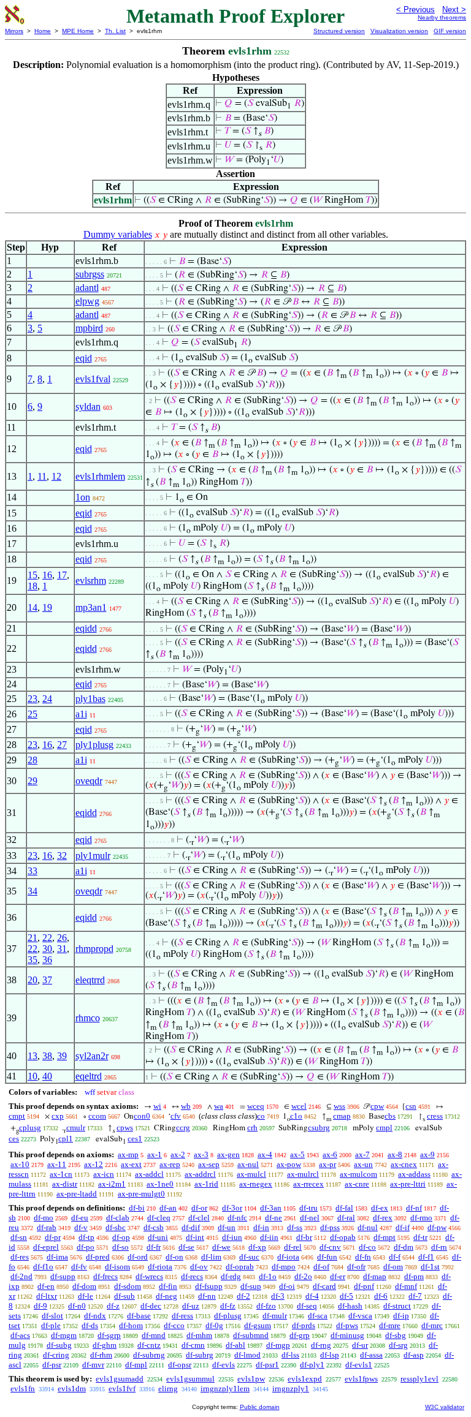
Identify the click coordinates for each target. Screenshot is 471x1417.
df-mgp (278, 1345)
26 (62, 937)
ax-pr (327, 1164)
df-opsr (179, 1364)
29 (32, 781)
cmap (342, 1115)
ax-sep (209, 1164)
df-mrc (432, 1325)
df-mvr (93, 1364)
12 (56, 476)
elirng (168, 1388)
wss (339, 1106)
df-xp (257, 1247)
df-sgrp (109, 1335)
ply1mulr (92, 855)
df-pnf (364, 1286)
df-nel (310, 1217)
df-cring (56, 1354)
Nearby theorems (442, 17)
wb (186, 1106)
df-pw (436, 1227)
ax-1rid (206, 1183)
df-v (81, 1227)
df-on (174, 1256)
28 (32, 760)
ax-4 (265, 1154)
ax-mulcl (251, 1174)
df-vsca (360, 1315)
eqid (83, 358)
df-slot (52, 1315)
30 (47, 948)
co (261, 1115)
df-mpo (284, 1266)
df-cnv (330, 1247)
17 (62, 575)
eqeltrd (88, 1076)
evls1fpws (361, 1378)
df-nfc (237, 1217)
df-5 (346, 1296)
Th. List (115, 31)
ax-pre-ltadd (76, 1193)
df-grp (299, 1335)
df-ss (294, 1227)
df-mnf (406, 1286)
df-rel (293, 1247)
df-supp (62, 1276)
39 (62, 1056)
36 (47, 959)
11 (42, 476)
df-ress (182, 1315)
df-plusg (228, 1315)
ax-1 (154, 1154)
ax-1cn (61, 1174)
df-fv (79, 1266)
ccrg (183, 1127)
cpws (125, 1127)
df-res (19, 1256)
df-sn (18, 1237)
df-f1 (426, 1256)
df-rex (382, 1217)
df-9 (40, 1305)
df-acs (20, 1335)
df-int (195, 1237)
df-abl (235, 1345)
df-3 (278, 1296)
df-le (85, 1296)
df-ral (346, 1217)
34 (32, 891)
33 (32, 871)
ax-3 (201, 1154)
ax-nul (248, 1164)
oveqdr (88, 781)
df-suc (249, 1256)
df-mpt (384, 1237)
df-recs (192, 1276)
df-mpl (136, 1364)
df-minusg (347, 1335)
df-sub (124, 1296)
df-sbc (115, 1227)
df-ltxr (46, 1296)
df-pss (330, 1227)
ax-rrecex (308, 1183)
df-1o (268, 1276)
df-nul (368, 1227)
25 (32, 714)
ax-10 (19, 1164)
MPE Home (78, 31)
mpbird (89, 328)
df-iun (232, 1237)
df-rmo (421, 1217)
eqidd (86, 628)
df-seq (307, 1305)
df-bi (137, 1207)
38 (47, 1056)
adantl (87, 287)
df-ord (138, 1256)
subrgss (89, 274)
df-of (321, 1266)
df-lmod (247, 1354)
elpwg (87, 301)
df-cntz (149, 1345)
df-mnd (154, 1335)
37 (47, 980)
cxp (58, 1115)
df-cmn (193, 1345)
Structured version (339, 31)
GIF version (450, 31)
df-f (394, 1256)
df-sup (250, 1286)
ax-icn (103, 1174)
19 (47, 607)
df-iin (269, 1237)
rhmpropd (94, 948)
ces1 (135, 1138)
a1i (81, 714)
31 (62, 948)
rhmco (87, 1018)
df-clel (199, 1217)
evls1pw (251, 1378)
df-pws (347, 1325)
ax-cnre (357, 1183)
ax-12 (93, 1164)
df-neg (166, 1296)
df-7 (415, 1296)
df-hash (350, 1305)
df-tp (86, 1237)
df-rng (321, 1345)
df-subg (59, 1345)
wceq (255, 1106)
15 (32, 575)
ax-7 (362, 1154)
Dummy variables (117, 234)
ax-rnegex (255, 1183)
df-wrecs (149, 1276)
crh (252, 1127)
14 (32, 607)
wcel (299, 1106)
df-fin (168, 1286)
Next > (454, 9)
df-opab (343, 1237)
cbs (390, 1115)
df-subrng (149, 1354)
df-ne (273, 1217)
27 (62, 744)
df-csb (154, 1227)
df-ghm (105, 1345)
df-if (403, 1227)
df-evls (223, 1364)
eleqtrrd (90, 980)
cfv (175, 1115)
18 (32, 586)
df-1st (430, 1266)
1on (82, 497)
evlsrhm (90, 580)
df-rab (46, 1227)
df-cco (174, 1325)
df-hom (131, 1325)
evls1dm (72, 1388)
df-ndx (95, 1315)
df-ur (360, 1345)
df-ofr (356, 1266)
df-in (261, 1227)
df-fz (228, 1305)
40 (47, 1076)
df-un (227, 1227)
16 (47, 575)
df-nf (414, 1207)
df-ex (379, 1207)
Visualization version (399, 31)
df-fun (327, 1256)
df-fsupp (209, 1286)
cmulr (75, 1127)
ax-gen (228, 1154)
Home (42, 31)
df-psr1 (267, 1364)
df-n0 (77, 1305)
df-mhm (199, 1335)
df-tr (420, 1237)
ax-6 (330, 1154)
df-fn (363, 1256)
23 (32, 698)
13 (32, 1056)
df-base (139, 1315)
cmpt (17, 1115)
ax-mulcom (358, 1174)
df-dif (191, 1227)
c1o (296, 1115)
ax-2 (177, 1154)
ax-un (363, 1164)
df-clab (117, 1217)
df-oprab (240, 1266)
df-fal (344, 1207)
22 (47, 937)
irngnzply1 (290, 1388)
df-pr (53, 1237)
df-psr (51, 1364)
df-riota (160, 1266)
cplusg (30, 1127)
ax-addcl (149, 1174)
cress (435, 1115)
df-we (221, 1247)
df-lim (211, 1256)
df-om (393, 1266)
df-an (168, 1207)
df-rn (439, 1247)
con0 (142, 1115)
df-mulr (274, 1315)
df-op (121, 1237)
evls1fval (92, 379)
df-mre (389, 1325)
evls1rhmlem (100, 476)
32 (62, 855)
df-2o (303, 1276)
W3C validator (444, 1407)
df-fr (154, 1247)
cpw (377, 1106)
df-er (337, 1276)
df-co (367, 1247)
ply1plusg (94, 744)
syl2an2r (92, 1056)
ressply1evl (419, 1378)
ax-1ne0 (160, 1183)
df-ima (57, 1256)
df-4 (312, 1296)
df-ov (199, 1266)
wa (218, 1106)
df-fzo (266, 1305)
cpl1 (65, 1138)
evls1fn (22, 1388)
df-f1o (43, 1266)
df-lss (290, 1354)
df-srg (398, 1345)
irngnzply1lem (225, 1388)
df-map (374, 1276)
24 (47, 698)
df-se (186, 1247)
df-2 (243, 1296)
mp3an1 (91, 607)
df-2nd (21, 1276)
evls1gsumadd (120, 1378)
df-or (199, 1207)
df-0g (214, 1325)
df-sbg (395, 1335)
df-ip (401, 1315)
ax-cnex (404, 1164)
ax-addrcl (200, 1174)
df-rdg (231, 1276)
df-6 (381, 1296)
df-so (120, 1247)
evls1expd (305, 1378)
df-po (85, 1247)
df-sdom (127, 1286)
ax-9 (427, 1154)
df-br (304, 1237)
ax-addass (414, 1174)
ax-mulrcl (303, 1174)
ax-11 (56, 1164)
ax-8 (395, 1154)
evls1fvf (122, 1388)
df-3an (270, 1207)
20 (32, 980)
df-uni (158, 1237)
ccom (97, 1115)
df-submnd (251, 1335)
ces (14, 1138)
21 (32, 937)
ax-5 (297, 1154)
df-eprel (46, 1247)
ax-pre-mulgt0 (141, 1193)
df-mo (43, 1217)
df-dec (150, 1305)
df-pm (414, 1276)
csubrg (319, 1127)
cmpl (384, 1127)
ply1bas (90, 698)
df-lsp (329, 1354)
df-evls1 (358, 1364)
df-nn (207, 1296)
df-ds (90, 1325)
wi (157, 1106)
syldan (88, 406)
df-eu (79, 1217)
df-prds (303, 1325)
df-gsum (257, 1325)
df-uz (190, 1305)
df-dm (403, 1247)
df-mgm (64, 1335)
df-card (324, 1286)
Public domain (260, 1407)
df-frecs (105, 1276)
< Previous (415, 9)
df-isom (117, 1266)
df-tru (308, 1207)
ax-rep (169, 1164)
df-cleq (158, 1217)
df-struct (397, 1305)
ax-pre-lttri (408, 1183)
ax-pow (289, 1164)
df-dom (84, 1286)
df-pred (98, 1256)
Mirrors (14, 31)
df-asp (414, 1354)
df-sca (317, 1315)
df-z (113, 1305)
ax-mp (128, 1154)
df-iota (288, 1256)
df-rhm (101, 1354)
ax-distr (64, 1183)
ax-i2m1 (112, 1183)
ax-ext (131, 1164)
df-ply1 (312, 1364)
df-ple (51, 1325)
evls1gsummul (190, 1378)
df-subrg (199, 1354)
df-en (46, 1286)
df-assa (371, 1354)
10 (32, 1076)
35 (32, 959)
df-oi (287, 1286)
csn (410, 1106)
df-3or (232, 1207)
